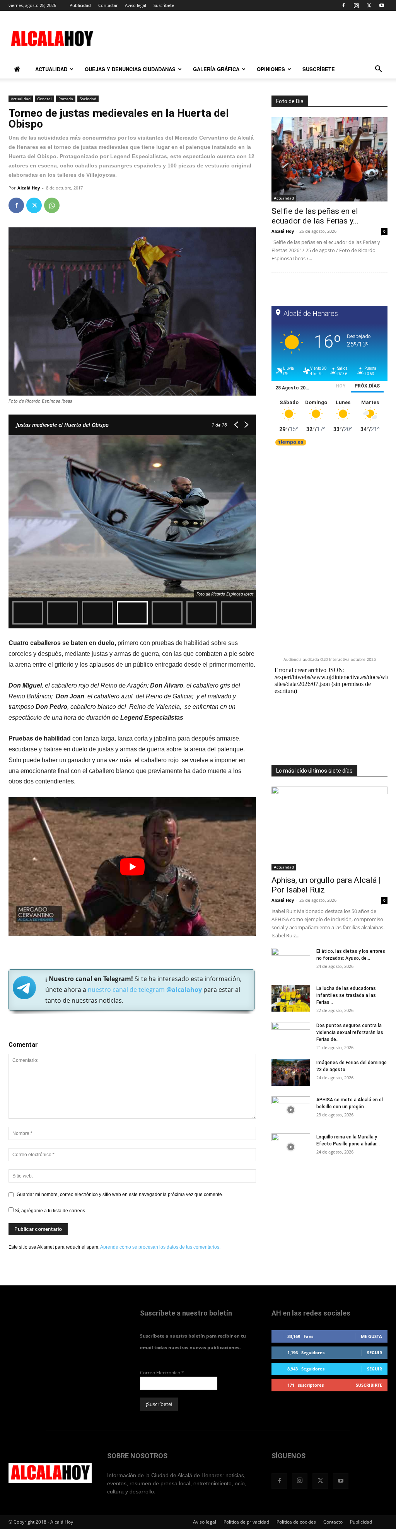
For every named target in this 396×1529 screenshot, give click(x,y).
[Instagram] (356, 5)
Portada (65, 98)
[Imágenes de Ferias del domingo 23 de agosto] (290, 1072)
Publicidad (80, 5)
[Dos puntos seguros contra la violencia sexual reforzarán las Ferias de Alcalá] (290, 1035)
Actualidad (51, 69)
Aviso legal (135, 5)
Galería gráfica (216, 69)
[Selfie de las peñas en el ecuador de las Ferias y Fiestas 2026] (329, 159)
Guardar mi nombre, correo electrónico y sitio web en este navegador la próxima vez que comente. (120, 1194)
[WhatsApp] (52, 205)
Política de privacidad (246, 1522)
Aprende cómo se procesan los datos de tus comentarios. (160, 1247)
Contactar (108, 5)
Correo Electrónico (162, 1372)
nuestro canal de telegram (144, 989)
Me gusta (371, 1336)
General (44, 98)
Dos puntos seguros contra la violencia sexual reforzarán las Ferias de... (349, 1032)
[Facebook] (343, 5)
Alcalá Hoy (28, 188)
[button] (378, 70)
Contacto (333, 1522)
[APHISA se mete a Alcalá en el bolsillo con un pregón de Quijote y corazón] (290, 1109)
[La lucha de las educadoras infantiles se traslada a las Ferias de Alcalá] (290, 998)
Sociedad (88, 98)
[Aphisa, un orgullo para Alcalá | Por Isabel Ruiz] (329, 829)
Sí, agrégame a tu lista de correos (49, 1210)
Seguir (374, 1352)
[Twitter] (369, 5)
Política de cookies (296, 1522)
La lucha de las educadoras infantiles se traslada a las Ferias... (346, 995)
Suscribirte (369, 1385)
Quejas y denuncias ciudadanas (130, 69)
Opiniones (271, 69)
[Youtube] (381, 5)
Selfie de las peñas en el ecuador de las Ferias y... (315, 215)
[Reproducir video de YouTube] (132, 866)
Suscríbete (164, 5)
